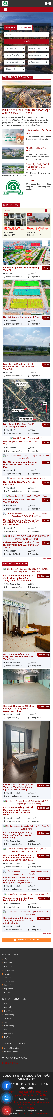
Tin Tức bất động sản (17, 77)
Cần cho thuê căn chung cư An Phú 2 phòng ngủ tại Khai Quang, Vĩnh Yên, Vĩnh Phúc (19, 880)
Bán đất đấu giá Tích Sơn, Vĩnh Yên (21, 317)
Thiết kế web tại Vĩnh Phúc (39, 1114)
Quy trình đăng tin (11, 1052)
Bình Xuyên (9, 967)
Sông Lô (7, 985)
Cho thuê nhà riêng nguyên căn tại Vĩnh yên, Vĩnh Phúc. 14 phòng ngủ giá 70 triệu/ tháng (18, 857)
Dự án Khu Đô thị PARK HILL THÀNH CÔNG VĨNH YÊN (37, 167)
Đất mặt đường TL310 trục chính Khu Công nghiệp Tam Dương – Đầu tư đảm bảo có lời (38, 231)
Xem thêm (47, 558)
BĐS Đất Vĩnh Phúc (10, 1063)
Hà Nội (7, 992)
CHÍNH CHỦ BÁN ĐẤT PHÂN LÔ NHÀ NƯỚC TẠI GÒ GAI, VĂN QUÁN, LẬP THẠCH (21, 545)
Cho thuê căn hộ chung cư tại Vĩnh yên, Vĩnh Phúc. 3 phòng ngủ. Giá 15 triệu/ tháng (18, 787)
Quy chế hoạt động (11, 1048)
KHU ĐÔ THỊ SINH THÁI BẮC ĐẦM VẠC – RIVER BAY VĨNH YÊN (26, 112)
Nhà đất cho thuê (15, 563)
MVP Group (23, 1114)
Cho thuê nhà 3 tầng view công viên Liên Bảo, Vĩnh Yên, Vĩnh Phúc (18, 656)
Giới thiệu (30, 180)
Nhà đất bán (11, 205)
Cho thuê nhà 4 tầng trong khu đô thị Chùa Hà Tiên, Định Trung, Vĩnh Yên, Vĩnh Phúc (18, 578)
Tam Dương (9, 970)
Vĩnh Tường (9, 981)
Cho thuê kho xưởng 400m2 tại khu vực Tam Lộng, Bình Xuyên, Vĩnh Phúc (18, 708)
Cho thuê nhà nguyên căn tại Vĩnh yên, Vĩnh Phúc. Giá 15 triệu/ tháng (18, 835)
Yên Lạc (7, 978)
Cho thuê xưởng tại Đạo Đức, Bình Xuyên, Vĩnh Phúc (18, 899)
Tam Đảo (7, 974)
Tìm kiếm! (26, 41)
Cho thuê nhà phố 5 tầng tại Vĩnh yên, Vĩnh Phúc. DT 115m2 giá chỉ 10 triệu (18, 920)
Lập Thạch (8, 989)
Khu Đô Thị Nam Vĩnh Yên (36, 149)
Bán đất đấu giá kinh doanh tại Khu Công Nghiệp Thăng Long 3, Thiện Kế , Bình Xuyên (21, 522)
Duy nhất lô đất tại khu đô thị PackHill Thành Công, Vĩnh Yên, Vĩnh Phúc (19, 366)
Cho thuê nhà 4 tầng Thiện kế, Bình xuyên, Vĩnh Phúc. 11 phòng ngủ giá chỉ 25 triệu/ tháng (18, 811)
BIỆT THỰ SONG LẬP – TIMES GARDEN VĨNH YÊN (14, 229)
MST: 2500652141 (26, 1108)
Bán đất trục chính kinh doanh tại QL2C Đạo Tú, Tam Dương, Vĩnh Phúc (20, 464)
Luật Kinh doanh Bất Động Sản (38, 131)
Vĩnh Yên (8, 959)
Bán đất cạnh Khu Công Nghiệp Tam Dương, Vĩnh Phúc (19, 425)
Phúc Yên (8, 963)
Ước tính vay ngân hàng (28, 940)
